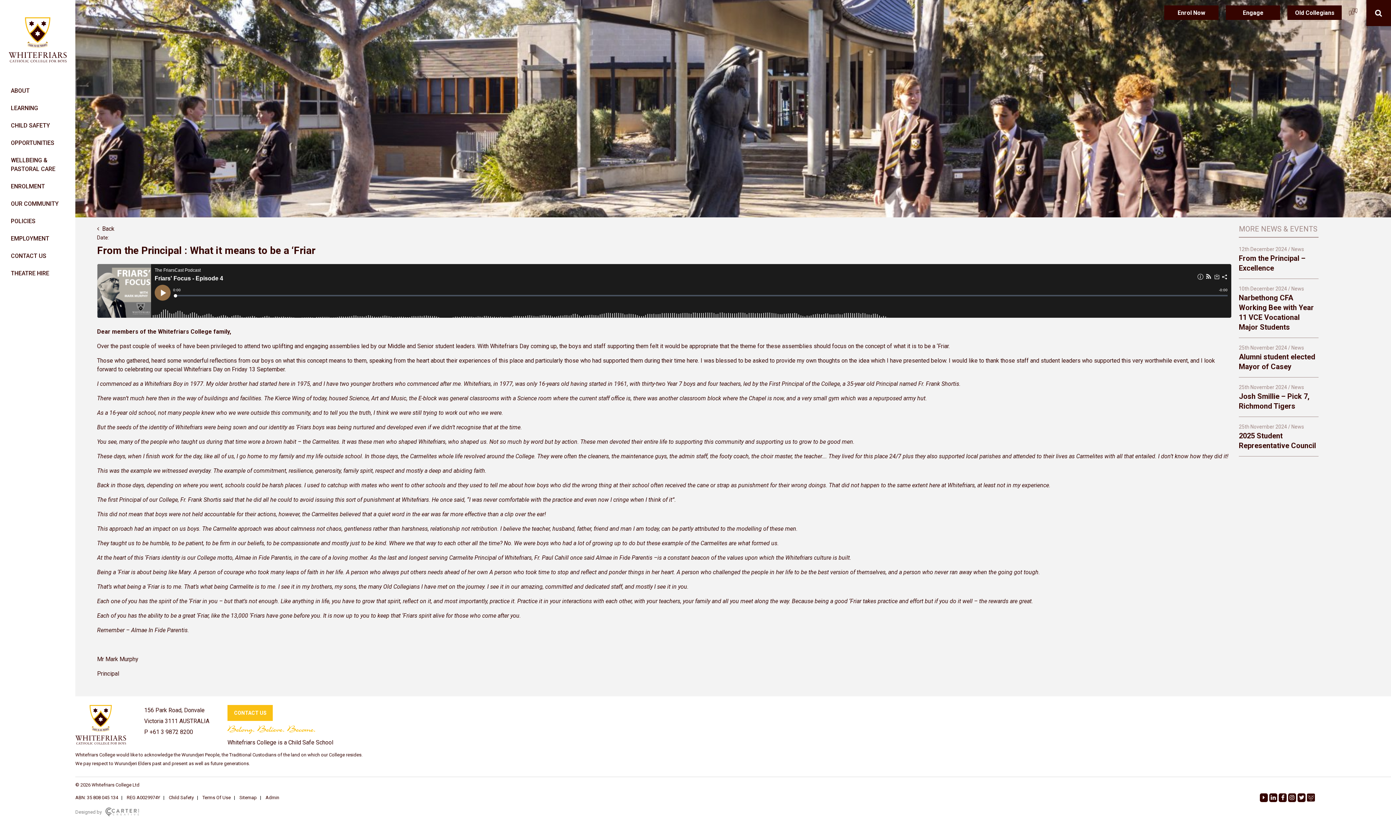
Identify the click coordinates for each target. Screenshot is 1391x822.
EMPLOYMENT (30, 238)
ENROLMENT (28, 186)
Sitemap (248, 797)
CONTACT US (28, 256)
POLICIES (23, 221)
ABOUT (20, 90)
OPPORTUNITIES (32, 142)
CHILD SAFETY (30, 125)
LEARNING (24, 108)
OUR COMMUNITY (35, 203)
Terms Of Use (216, 797)
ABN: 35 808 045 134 (96, 797)
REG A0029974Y (143, 797)
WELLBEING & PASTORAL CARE (33, 164)
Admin (272, 797)
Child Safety (181, 797)
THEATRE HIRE (30, 273)
